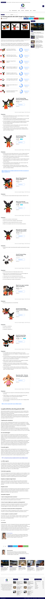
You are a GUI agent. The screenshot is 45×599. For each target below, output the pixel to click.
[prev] (42, 2)
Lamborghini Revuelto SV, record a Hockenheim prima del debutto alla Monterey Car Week (19, 2)
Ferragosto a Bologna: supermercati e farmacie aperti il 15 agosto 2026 (39, 41)
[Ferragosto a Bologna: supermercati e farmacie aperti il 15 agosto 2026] (33, 42)
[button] (43, 6)
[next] (43, 2)
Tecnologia (29, 566)
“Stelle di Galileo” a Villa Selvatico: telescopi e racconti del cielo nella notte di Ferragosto (37, 33)
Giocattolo (4, 12)
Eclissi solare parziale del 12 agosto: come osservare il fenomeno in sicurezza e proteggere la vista (40, 568)
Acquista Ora (26, 49)
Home (1, 12)
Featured (11, 566)
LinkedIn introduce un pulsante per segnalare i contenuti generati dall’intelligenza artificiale (39, 46)
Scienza (32, 31)
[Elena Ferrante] (1, 18)
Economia (20, 566)
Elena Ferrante (5, 18)
